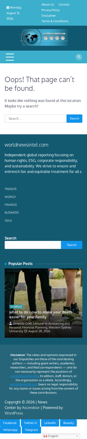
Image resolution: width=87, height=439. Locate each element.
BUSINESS (12, 212)
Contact (64, 4)
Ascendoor (31, 407)
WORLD (10, 197)
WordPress (14, 413)
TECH (8, 220)
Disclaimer (49, 15)
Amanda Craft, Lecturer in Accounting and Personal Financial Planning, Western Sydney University (40, 327)
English (52, 436)
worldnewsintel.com (24, 376)
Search (10, 238)
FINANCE (11, 204)
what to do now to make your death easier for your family (40, 314)
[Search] (78, 57)
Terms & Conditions (55, 21)
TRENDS (10, 189)
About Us (48, 4)
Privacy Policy (51, 10)
